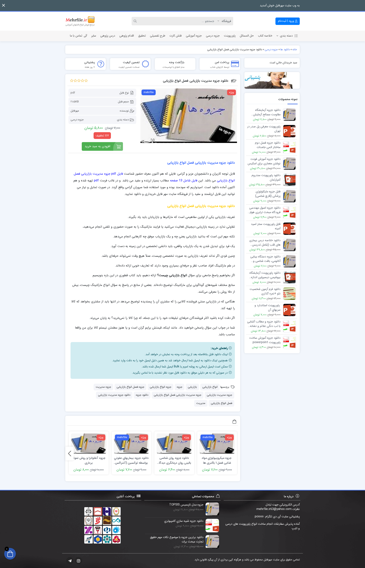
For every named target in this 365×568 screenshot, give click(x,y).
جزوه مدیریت (103, 387)
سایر (93, 35)
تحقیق (142, 35)
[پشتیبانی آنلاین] (272, 80)
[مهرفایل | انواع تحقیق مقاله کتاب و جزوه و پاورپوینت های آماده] (80, 21)
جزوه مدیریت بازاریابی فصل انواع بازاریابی (177, 395)
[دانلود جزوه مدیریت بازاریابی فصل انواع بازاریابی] (188, 115)
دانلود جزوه (142, 395)
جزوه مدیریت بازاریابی (219, 395)
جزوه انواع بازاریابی (160, 387)
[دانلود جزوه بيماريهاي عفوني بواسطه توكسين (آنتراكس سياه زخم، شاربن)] (131, 443)
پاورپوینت (230, 35)
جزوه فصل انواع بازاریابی (130, 387)
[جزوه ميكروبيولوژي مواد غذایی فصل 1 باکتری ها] (217, 443)
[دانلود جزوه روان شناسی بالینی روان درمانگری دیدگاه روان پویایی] (174, 443)
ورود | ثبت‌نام (286, 21)
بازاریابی (192, 387)
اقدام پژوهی (126, 35)
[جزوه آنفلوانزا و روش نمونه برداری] (88, 443)
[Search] (136, 21)
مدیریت (200, 403)
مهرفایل (75, 111)
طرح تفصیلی (157, 35)
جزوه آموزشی (194, 35)
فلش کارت (175, 35)
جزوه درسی (213, 35)
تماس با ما (76, 35)
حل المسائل (247, 35)
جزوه (179, 387)
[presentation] (69, 453)
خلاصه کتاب (265, 35)
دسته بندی (286, 35)
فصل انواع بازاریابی (221, 403)
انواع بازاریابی (210, 387)
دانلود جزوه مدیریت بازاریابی (114, 395)
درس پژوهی (107, 35)
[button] (3, 5)
